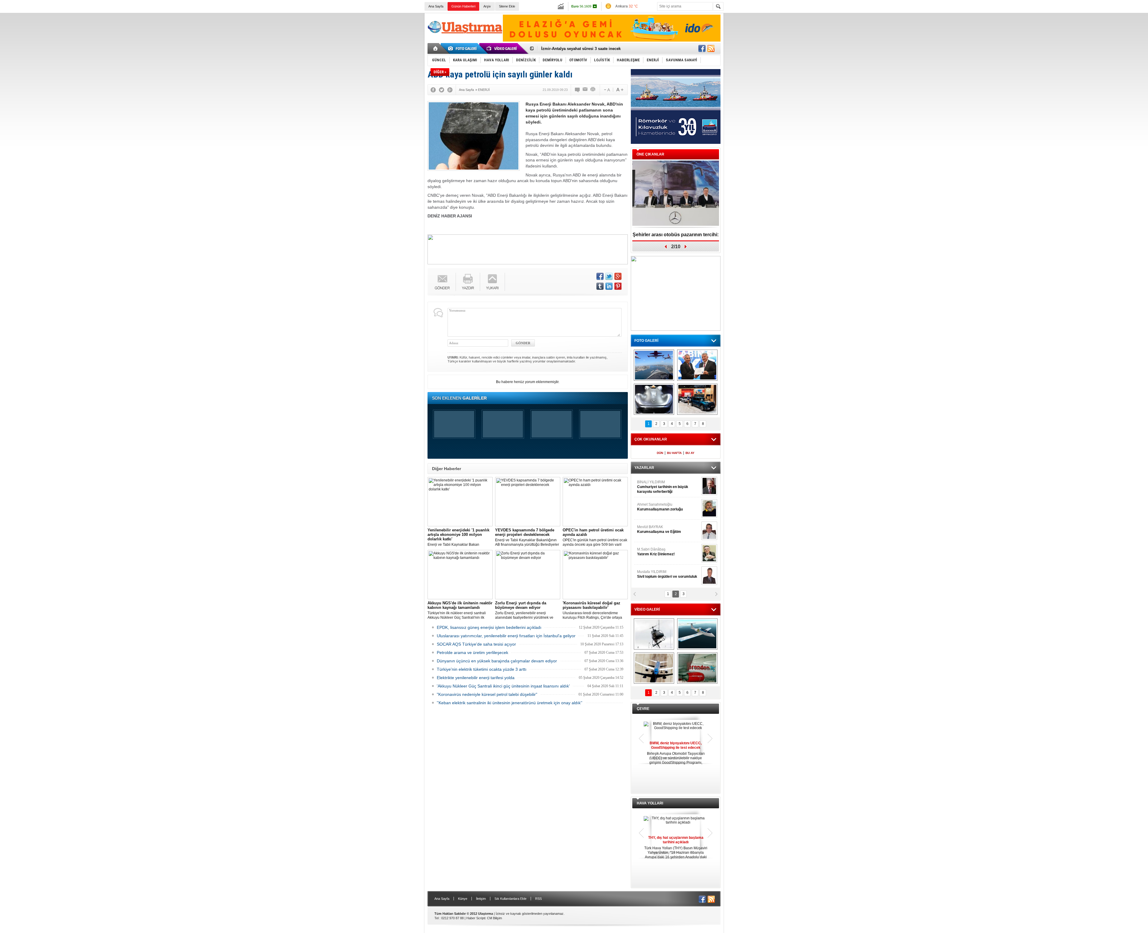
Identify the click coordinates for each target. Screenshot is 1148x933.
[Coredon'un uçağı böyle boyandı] (697, 668)
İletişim (481, 898)
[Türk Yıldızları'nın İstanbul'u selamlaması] (654, 365)
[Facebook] (433, 89)
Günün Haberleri (463, 6)
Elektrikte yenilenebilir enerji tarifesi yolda (476, 677)
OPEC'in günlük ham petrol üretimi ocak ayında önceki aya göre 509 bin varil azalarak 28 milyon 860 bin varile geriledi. (595, 537)
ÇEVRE (643, 709)
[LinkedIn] (609, 286)
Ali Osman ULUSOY (653, 484)
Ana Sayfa (435, 6)
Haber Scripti (475, 918)
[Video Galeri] (502, 48)
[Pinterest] (618, 286)
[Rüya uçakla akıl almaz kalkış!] (654, 668)
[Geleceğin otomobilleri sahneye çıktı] (654, 399)
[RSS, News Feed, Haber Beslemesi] (711, 48)
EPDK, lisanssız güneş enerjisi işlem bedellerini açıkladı (489, 627)
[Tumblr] (600, 286)
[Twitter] (441, 89)
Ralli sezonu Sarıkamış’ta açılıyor (676, 234)
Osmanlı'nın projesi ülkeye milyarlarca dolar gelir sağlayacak (597, 48)
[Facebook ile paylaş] (702, 48)
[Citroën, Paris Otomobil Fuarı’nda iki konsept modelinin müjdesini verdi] (697, 399)
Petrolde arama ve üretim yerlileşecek (472, 652)
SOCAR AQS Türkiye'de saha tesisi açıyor (476, 644)
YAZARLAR (644, 468)
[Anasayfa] (436, 48)
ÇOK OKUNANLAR (650, 439)
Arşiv (487, 6)
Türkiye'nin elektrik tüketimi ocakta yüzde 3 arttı (481, 669)
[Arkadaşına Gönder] (585, 89)
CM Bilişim (494, 918)
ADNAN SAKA (655, 529)
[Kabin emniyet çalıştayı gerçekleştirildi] (697, 365)
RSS (538, 898)
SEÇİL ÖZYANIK (650, 506)
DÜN (660, 453)
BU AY (690, 453)
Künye (462, 898)
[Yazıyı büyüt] (619, 89)
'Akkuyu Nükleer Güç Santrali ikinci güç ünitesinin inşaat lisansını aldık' (503, 686)
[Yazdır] (593, 89)
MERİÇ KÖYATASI (652, 551)
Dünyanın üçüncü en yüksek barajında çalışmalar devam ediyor (497, 660)
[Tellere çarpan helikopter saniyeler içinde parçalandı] (654, 634)
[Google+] (450, 89)
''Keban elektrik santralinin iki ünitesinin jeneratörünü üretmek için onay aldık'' (509, 702)
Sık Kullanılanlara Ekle (510, 898)
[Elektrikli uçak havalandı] (697, 634)
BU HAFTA (674, 453)
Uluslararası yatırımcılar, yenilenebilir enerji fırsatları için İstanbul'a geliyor (506, 635)
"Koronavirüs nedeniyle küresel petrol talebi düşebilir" (487, 694)
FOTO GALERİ (646, 341)
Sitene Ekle (507, 6)
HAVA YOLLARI (650, 803)
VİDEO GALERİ (647, 609)
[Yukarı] (492, 282)
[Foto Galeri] (463, 48)
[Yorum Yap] (577, 89)
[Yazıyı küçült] (606, 89)
